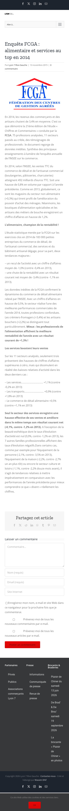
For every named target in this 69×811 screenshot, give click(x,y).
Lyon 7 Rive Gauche (18, 65)
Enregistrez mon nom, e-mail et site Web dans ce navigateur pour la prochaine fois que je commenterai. (34, 607)
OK (34, 805)
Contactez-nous (48, 776)
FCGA (8, 135)
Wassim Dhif (40, 779)
